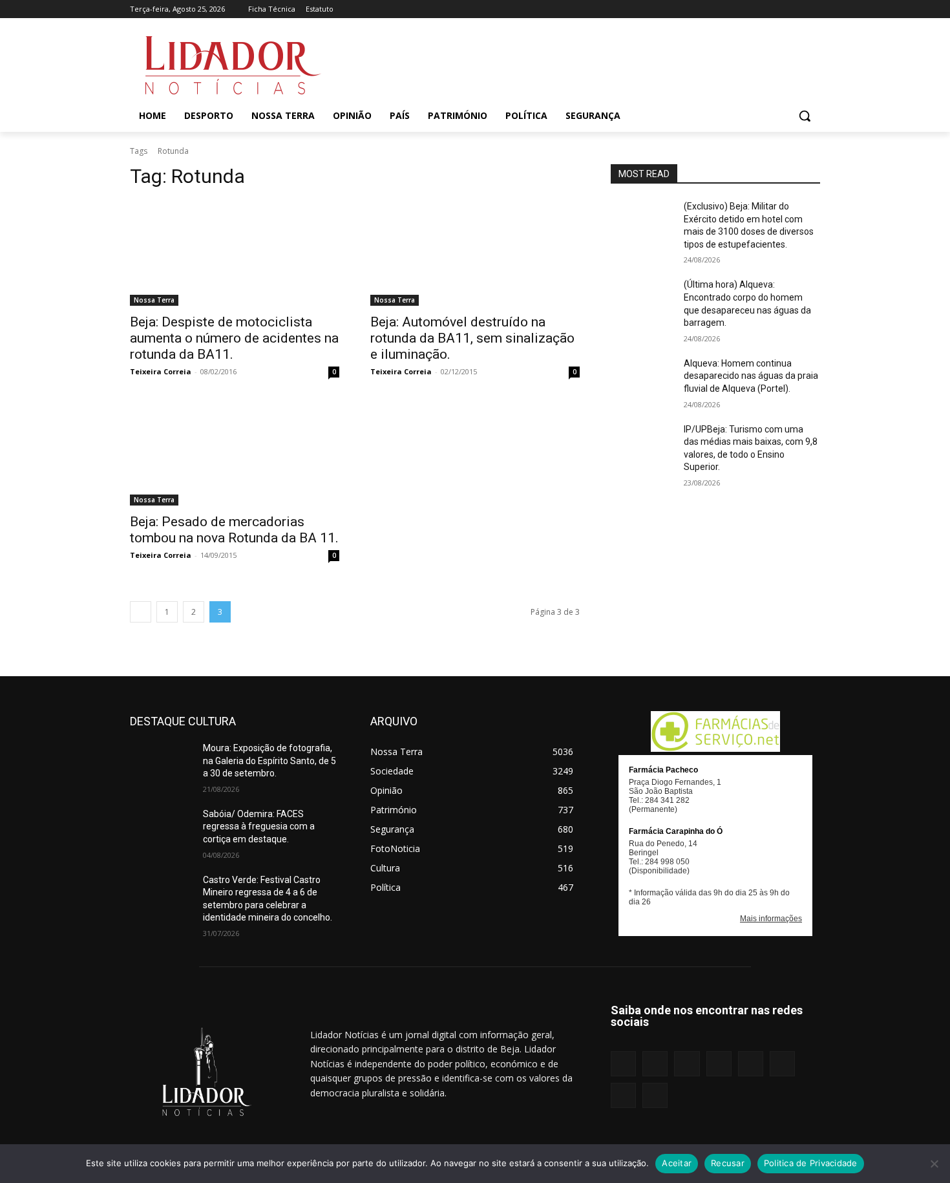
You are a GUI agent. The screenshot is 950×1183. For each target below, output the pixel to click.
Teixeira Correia (160, 371)
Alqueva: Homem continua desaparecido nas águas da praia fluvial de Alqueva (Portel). (751, 376)
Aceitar (676, 1163)
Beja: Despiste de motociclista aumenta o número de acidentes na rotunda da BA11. (234, 338)
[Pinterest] (759, 9)
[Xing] (812, 9)
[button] (804, 115)
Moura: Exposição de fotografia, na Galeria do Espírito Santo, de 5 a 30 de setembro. (269, 760)
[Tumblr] (777, 9)
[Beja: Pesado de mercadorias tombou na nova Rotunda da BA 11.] (234, 453)
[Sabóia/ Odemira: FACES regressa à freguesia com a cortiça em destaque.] (161, 830)
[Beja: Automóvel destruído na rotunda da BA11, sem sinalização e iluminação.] (475, 253)
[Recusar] (933, 1163)
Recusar (727, 1163)
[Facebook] (687, 9)
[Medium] (741, 9)
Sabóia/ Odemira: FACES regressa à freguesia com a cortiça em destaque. (259, 826)
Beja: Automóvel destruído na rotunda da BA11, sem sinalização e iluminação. (472, 338)
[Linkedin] (722, 9)
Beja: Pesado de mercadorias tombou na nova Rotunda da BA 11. (234, 530)
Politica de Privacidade (811, 1163)
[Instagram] (704, 9)
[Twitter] (794, 9)
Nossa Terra (154, 299)
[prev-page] (140, 612)
